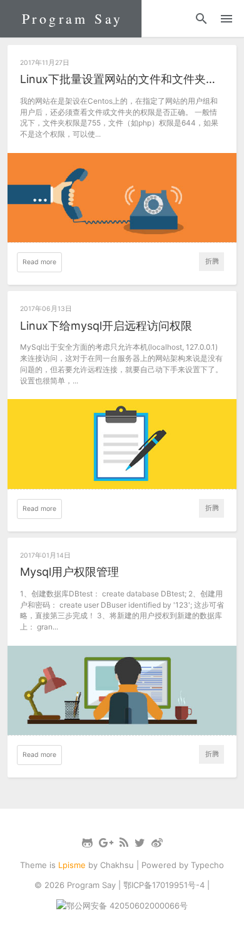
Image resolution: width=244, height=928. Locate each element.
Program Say (72, 18)
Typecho (207, 865)
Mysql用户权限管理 (69, 571)
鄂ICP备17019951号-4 (164, 885)
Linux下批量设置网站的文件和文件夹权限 (122, 79)
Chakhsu (117, 865)
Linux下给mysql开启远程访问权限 (106, 325)
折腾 (212, 261)
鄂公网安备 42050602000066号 (127, 906)
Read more (39, 262)
